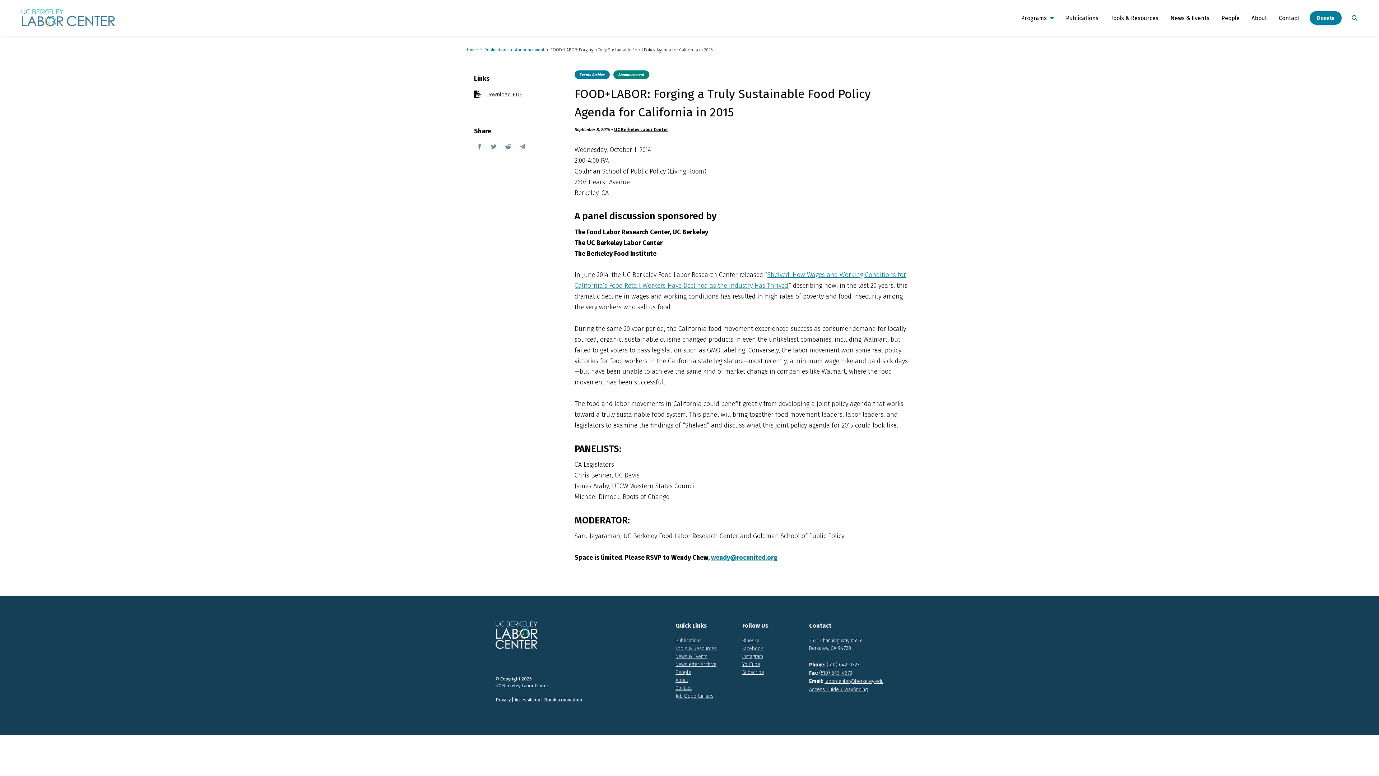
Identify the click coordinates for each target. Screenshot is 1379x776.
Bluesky (750, 641)
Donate (1325, 18)
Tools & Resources (1134, 18)
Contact (1289, 18)
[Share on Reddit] (508, 146)
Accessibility (527, 699)
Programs (1034, 18)
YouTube (751, 664)
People (1230, 18)
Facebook (752, 649)
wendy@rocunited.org (744, 558)
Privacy (503, 699)
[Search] (1353, 18)
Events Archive (592, 75)
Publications (1082, 18)
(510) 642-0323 (843, 665)
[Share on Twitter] (493, 146)
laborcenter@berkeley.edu (854, 681)
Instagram (752, 656)
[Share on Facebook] (479, 146)
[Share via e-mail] (522, 146)
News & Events (1189, 18)
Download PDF (504, 94)
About (1259, 18)
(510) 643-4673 (835, 673)
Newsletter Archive (695, 664)
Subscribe (753, 672)
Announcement (631, 75)
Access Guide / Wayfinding (838, 690)
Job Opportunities (694, 696)
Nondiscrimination (563, 699)
